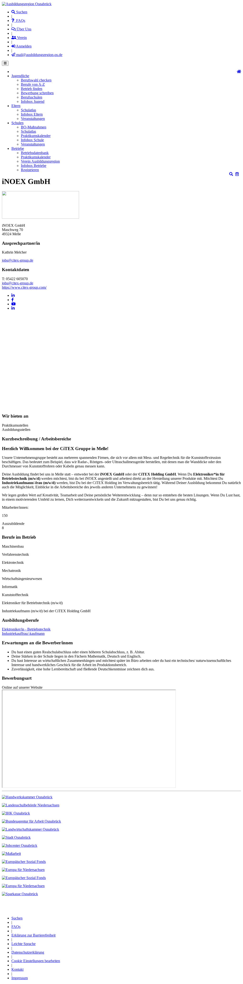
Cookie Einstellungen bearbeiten (35, 961)
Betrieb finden (31, 89)
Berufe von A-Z (33, 84)
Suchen (21, 12)
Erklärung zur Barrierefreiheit (33, 935)
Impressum (19, 978)
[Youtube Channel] (13, 304)
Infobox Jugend (32, 101)
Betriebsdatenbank (35, 153)
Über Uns (23, 29)
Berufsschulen (31, 97)
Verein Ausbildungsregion (40, 161)
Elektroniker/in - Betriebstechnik (26, 629)
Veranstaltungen (33, 119)
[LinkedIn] (13, 295)
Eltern (15, 106)
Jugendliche (20, 76)
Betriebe (17, 148)
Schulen (17, 123)
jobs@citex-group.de (17, 260)
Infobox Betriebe (33, 166)
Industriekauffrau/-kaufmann (23, 633)
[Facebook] (12, 300)
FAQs (19, 21)
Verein (21, 38)
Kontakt (17, 969)
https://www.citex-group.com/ (24, 287)
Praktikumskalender (36, 136)
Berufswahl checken (36, 80)
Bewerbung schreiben (37, 93)
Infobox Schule (32, 140)
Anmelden (23, 46)
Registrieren (30, 170)
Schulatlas (28, 110)
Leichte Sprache (23, 944)
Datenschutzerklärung (27, 952)
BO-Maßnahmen (33, 127)
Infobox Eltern (32, 114)
